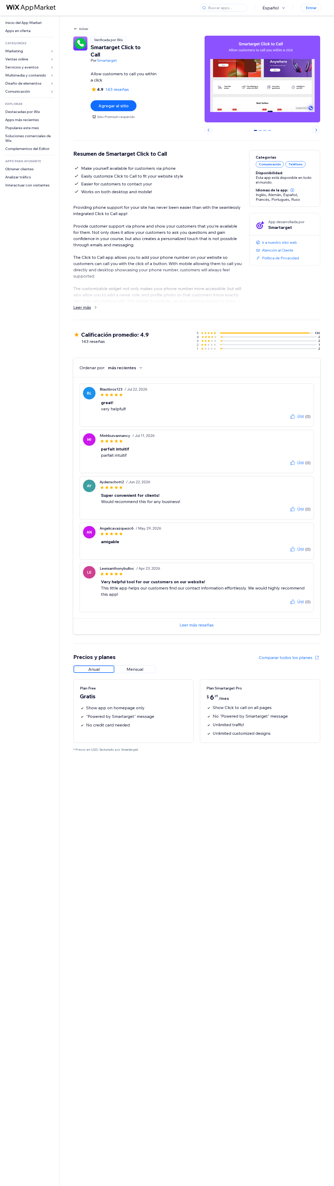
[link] (29, 23)
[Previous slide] (208, 130)
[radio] (94, 669)
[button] (292, 190)
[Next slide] (316, 130)
